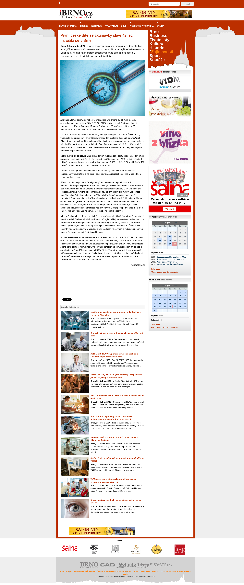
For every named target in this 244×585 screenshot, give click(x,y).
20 (170, 240)
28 (175, 307)
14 (175, 299)
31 (155, 310)
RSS (62, 571)
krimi (142, 571)
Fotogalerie (121, 571)
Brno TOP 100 (132, 571)
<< (164, 223)
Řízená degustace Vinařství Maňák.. (171, 260)
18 (160, 240)
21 (175, 303)
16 (185, 299)
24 (155, 307)
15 (180, 299)
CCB (67, 571)
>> (176, 223)
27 (170, 244)
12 (165, 299)
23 (185, 303)
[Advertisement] (102, 287)
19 (165, 303)
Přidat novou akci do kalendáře (164, 272)
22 (180, 303)
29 (180, 307)
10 (155, 299)
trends (147, 571)
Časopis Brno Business (106, 571)
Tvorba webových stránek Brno (82, 571)
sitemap (155, 571)
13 (170, 236)
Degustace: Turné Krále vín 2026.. (170, 264)
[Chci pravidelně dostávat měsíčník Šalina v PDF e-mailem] (170, 189)
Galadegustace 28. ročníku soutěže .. (171, 257)
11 (160, 299)
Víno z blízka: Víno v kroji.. (167, 262)
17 (155, 303)
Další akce (155, 269)
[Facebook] (60, 3)
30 (185, 307)
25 (160, 307)
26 (165, 307)
